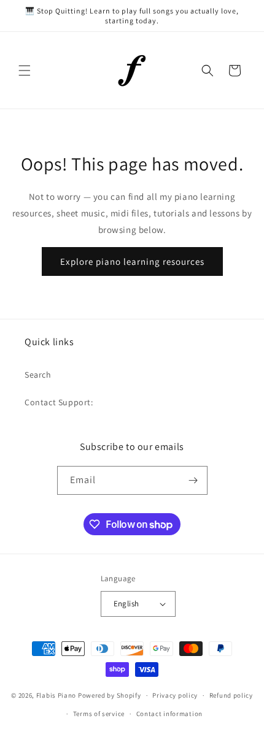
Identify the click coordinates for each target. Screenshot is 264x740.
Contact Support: (59, 402)
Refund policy (231, 695)
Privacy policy (175, 695)
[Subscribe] (193, 480)
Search (38, 374)
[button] (24, 70)
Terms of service (99, 713)
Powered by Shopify (109, 695)
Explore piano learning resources (132, 261)
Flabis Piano (56, 695)
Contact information (169, 713)
